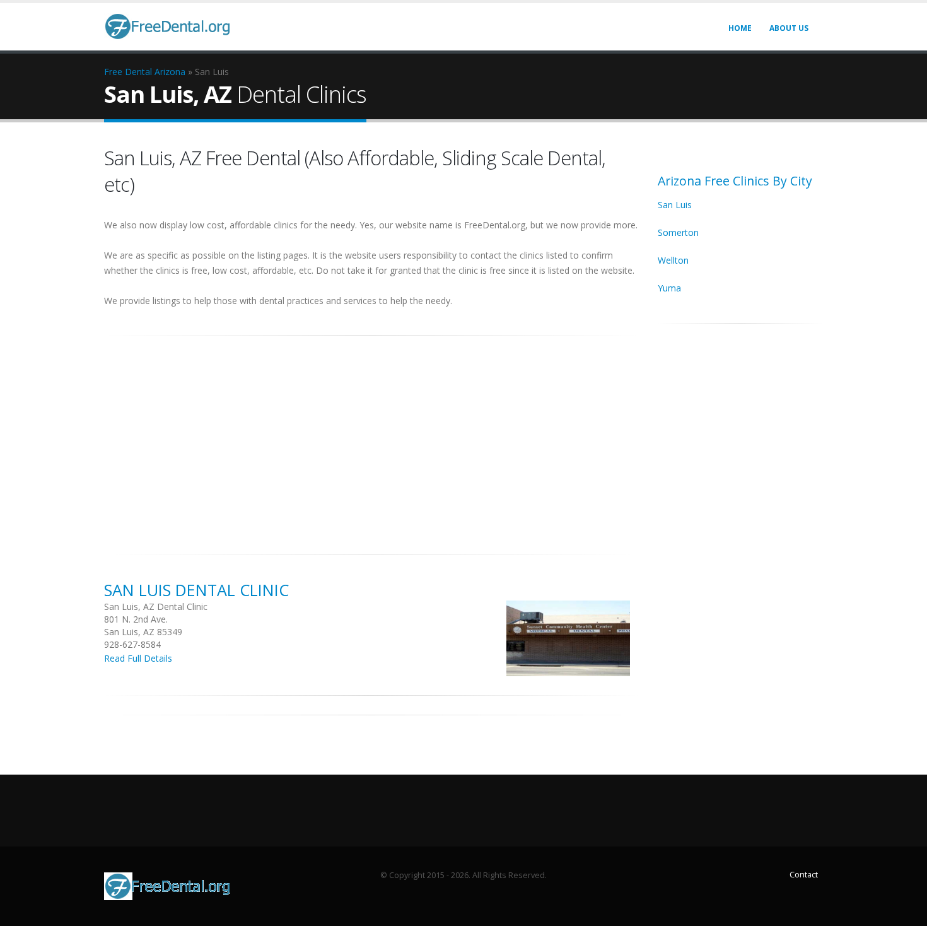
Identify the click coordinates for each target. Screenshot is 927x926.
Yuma (669, 288)
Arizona (169, 72)
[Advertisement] (371, 437)
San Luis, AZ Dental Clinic (155, 606)
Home (740, 28)
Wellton (673, 260)
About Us (788, 28)
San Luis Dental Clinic (196, 590)
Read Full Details (138, 658)
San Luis (675, 205)
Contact (804, 874)
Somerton (678, 232)
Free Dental (128, 72)
